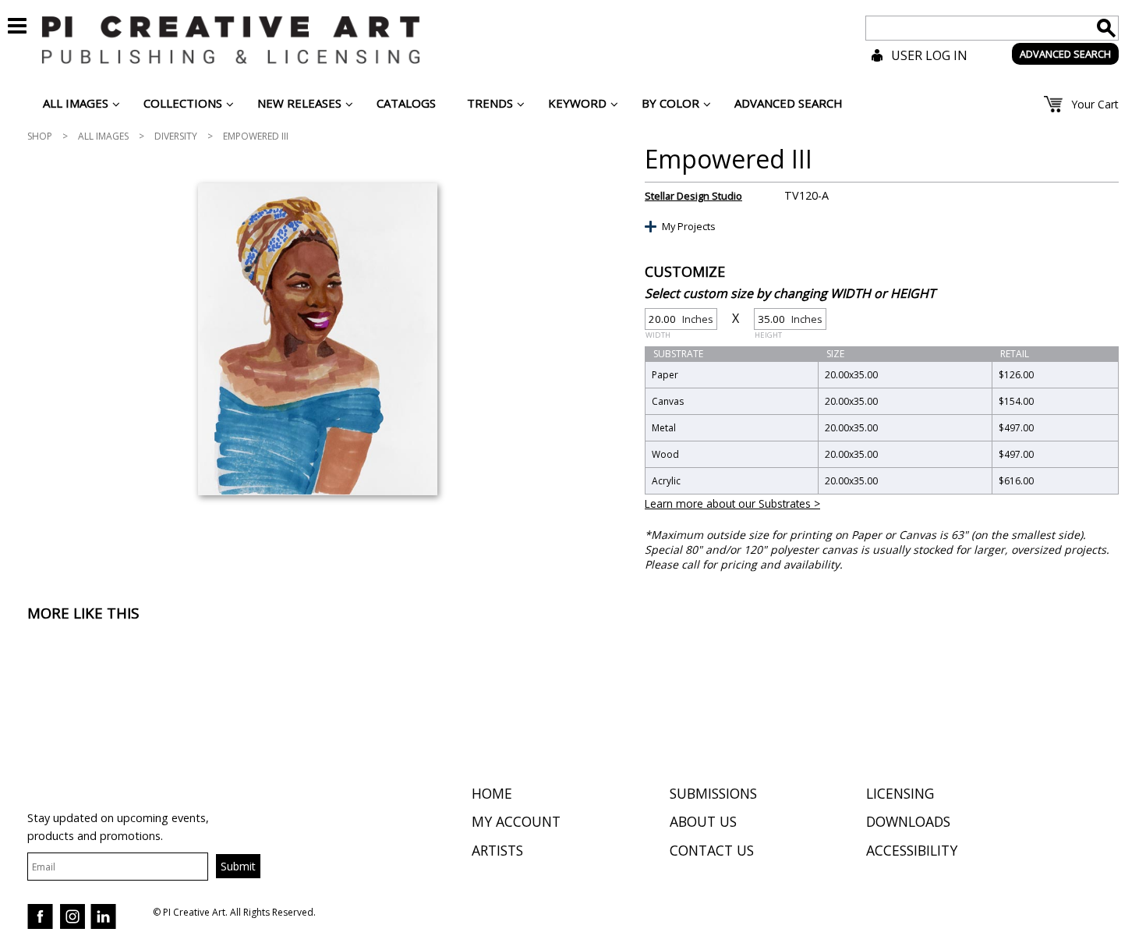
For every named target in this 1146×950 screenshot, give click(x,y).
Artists (497, 850)
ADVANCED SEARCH (1065, 54)
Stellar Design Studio (693, 196)
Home (492, 793)
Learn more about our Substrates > (732, 503)
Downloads (908, 821)
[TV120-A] (317, 339)
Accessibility (911, 850)
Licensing (900, 793)
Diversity (175, 136)
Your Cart (1095, 104)
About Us (703, 821)
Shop (39, 136)
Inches (679, 321)
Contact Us (712, 850)
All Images (103, 136)
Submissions (713, 793)
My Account (516, 821)
